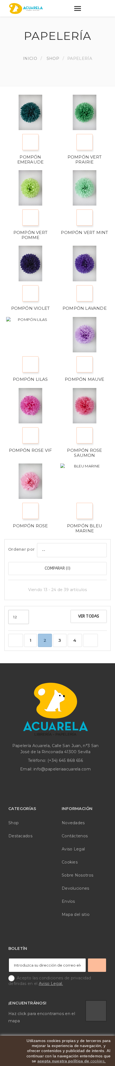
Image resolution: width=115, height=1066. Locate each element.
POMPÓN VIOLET (30, 308)
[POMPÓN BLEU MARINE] (84, 481)
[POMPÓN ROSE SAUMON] (84, 405)
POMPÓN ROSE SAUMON (84, 453)
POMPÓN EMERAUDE (30, 159)
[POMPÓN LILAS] (30, 334)
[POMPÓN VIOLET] (30, 263)
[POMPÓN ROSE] (30, 481)
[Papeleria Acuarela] (26, 8)
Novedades (73, 822)
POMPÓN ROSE (30, 525)
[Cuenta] (90, 9)
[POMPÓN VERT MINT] (84, 188)
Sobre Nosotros (77, 875)
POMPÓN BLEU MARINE (84, 528)
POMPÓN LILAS (30, 379)
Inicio (30, 58)
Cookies (70, 862)
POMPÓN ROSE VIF (30, 450)
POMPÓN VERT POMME (30, 235)
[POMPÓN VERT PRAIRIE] (84, 112)
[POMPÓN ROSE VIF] (30, 405)
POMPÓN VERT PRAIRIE (85, 159)
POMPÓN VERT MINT (84, 232)
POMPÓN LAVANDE (85, 308)
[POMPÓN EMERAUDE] (30, 112)
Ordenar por (21, 549)
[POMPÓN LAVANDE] (84, 263)
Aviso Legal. (51, 983)
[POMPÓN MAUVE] (84, 334)
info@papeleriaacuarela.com (62, 769)
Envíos (68, 901)
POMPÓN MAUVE (84, 379)
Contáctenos (75, 835)
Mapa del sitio (76, 914)
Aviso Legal (73, 849)
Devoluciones (75, 888)
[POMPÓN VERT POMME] (30, 188)
